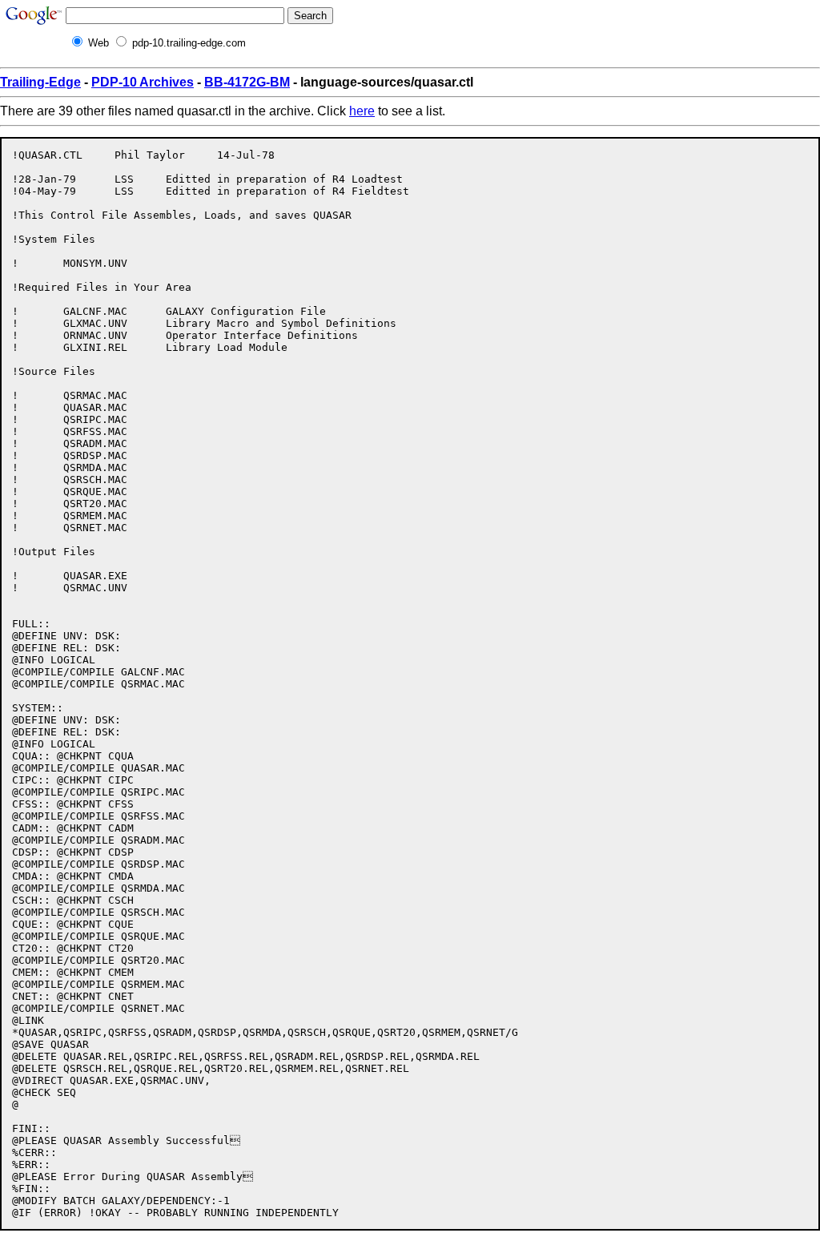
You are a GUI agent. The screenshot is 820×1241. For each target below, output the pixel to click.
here (362, 111)
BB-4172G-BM (247, 82)
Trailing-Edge (40, 82)
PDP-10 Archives (142, 82)
